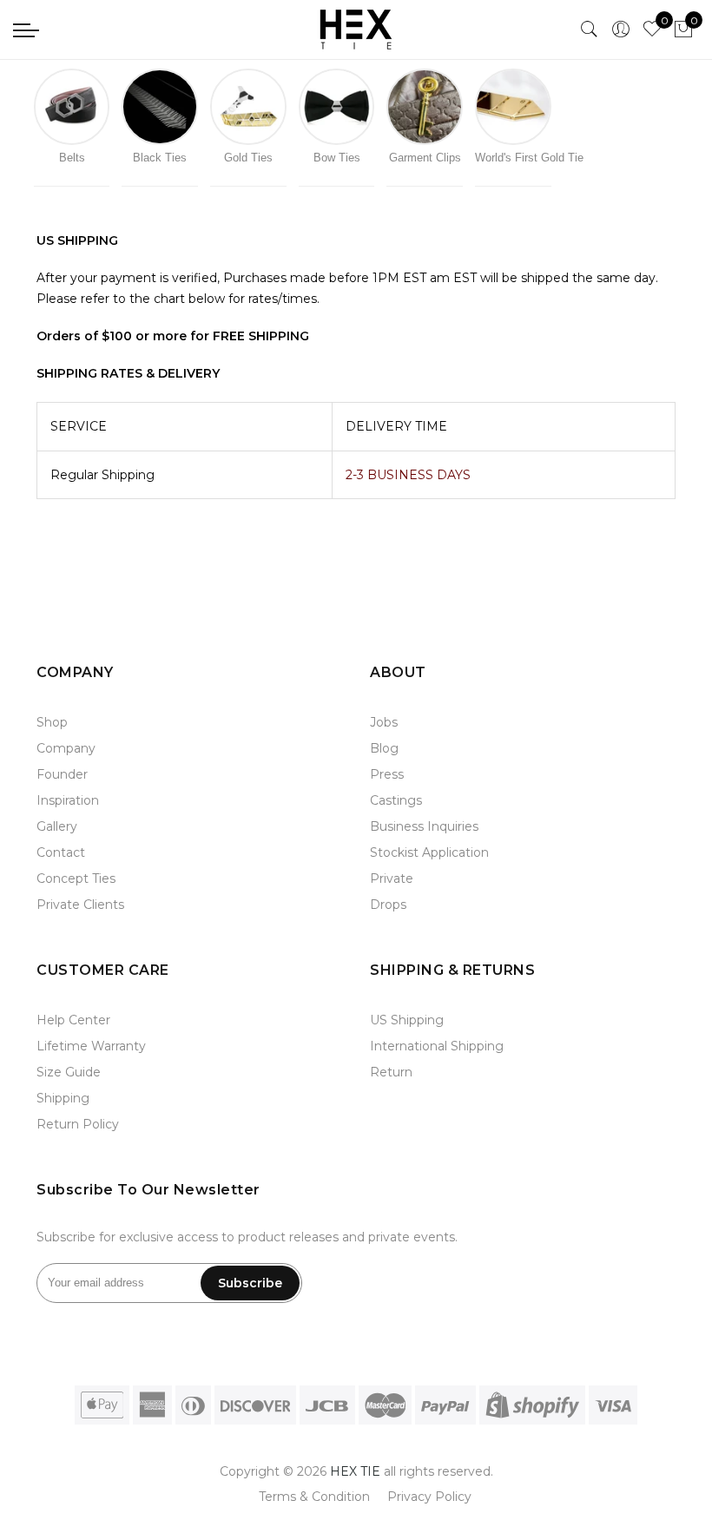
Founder (62, 774)
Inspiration (67, 800)
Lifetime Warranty (91, 1046)
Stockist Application (429, 852)
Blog (384, 748)
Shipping (62, 1098)
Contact (60, 852)
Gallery (56, 826)
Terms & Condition (314, 1496)
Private (391, 878)
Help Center (73, 1020)
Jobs (384, 722)
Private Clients (80, 904)
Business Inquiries (424, 826)
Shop (52, 722)
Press (387, 774)
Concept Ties (75, 878)
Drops (388, 904)
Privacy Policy (429, 1496)
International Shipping (437, 1046)
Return (391, 1072)
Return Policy (77, 1124)
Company (66, 748)
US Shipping (407, 1020)
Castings (396, 800)
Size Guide (68, 1072)
